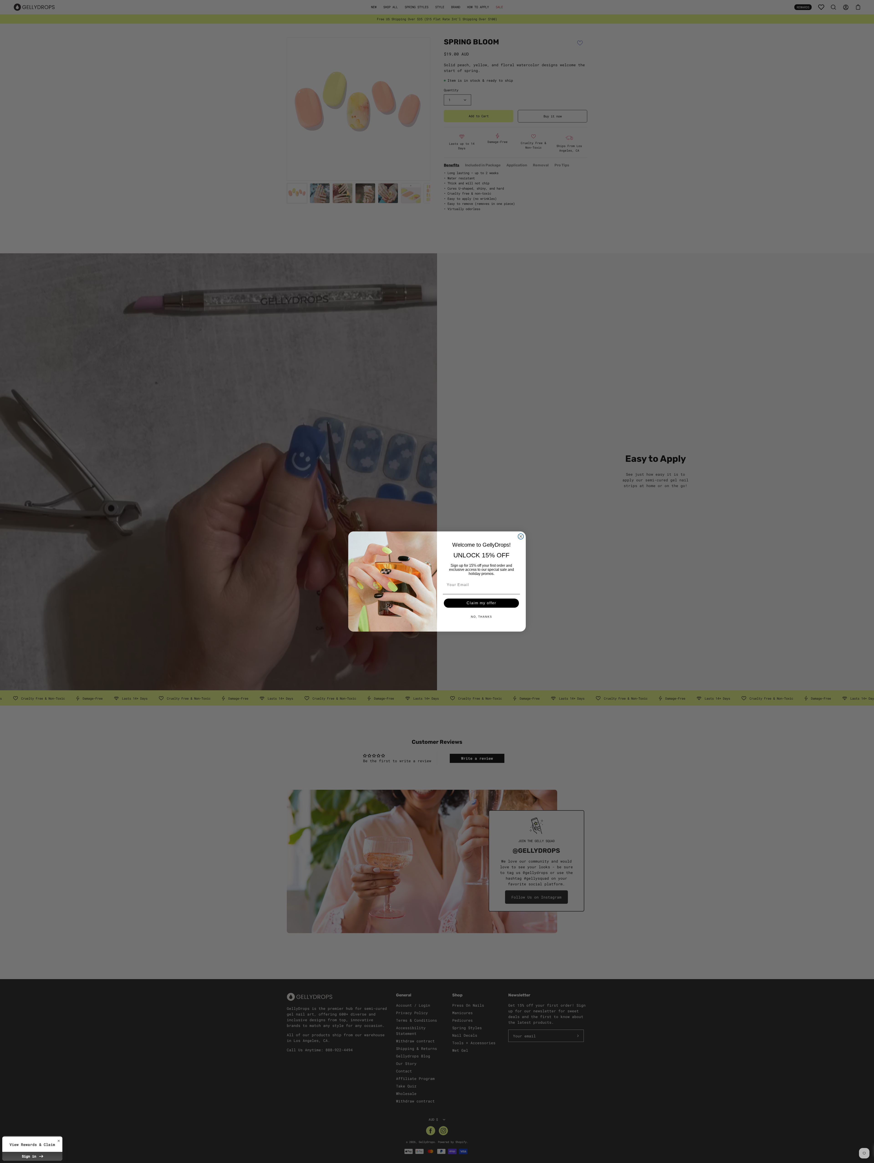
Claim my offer (481, 603)
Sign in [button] (30, 1156)
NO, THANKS (481, 616)
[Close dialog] (520, 536)
